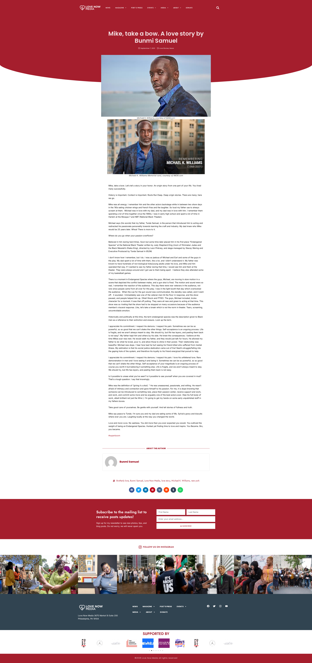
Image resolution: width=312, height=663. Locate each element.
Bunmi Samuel (136, 480)
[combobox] (222, 7)
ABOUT (176, 8)
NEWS (108, 8)
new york (195, 480)
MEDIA (163, 8)
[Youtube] (226, 606)
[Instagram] (220, 606)
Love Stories (164, 48)
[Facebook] (208, 606)
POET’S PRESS (136, 8)
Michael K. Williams (180, 480)
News (172, 48)
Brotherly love (122, 480)
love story (165, 480)
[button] (131, 490)
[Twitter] (214, 606)
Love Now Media (152, 480)
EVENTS (150, 8)
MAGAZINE (119, 8)
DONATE (189, 8)
